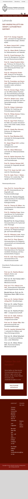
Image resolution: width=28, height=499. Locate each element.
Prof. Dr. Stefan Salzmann (12, 157)
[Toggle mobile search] (21, 13)
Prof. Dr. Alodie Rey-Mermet (13, 129)
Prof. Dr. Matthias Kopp (12, 212)
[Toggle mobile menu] (25, 13)
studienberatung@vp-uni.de (13, 380)
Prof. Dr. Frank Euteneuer (12, 55)
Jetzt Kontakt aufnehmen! (14, 386)
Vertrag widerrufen (15, 467)
